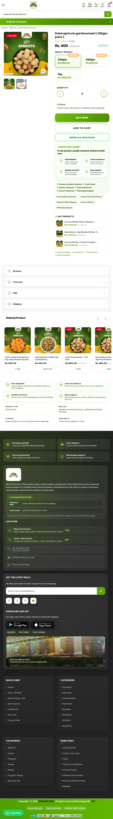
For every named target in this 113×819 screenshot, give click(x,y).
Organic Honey (15, 775)
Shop (15, 693)
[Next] (106, 319)
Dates (11, 753)
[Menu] (3, 5)
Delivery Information (73, 775)
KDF (93, 801)
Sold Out (47, 369)
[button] (109, 5)
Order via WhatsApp (82, 137)
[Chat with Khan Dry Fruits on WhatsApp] (9, 601)
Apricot (13, 27)
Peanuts (12, 759)
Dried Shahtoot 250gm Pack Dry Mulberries (47, 358)
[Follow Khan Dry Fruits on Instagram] (25, 601)
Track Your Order (71, 753)
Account (12, 715)
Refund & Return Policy (74, 781)
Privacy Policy (70, 770)
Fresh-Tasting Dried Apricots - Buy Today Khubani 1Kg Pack (17, 358)
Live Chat (15, 812)
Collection (13, 709)
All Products (14, 704)
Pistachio (67, 704)
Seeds (11, 764)
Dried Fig (67, 715)
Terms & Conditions (73, 764)
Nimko (11, 770)
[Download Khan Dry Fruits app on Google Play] (18, 625)
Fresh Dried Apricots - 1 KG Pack (76, 358)
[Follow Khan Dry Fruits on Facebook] (17, 601)
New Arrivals (16, 698)
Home (4, 27)
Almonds (67, 693)
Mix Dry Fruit (14, 781)
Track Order (14, 720)
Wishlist (67, 786)
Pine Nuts (67, 687)
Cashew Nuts (69, 698)
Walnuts (67, 709)
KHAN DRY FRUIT (46, 801)
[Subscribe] (101, 591)
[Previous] (98, 319)
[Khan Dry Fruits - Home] (33, 5)
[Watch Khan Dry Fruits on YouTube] (33, 601)
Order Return (69, 748)
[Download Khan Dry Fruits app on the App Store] (43, 625)
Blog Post (67, 726)
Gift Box (67, 720)
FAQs (65, 759)
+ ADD (18, 369)
